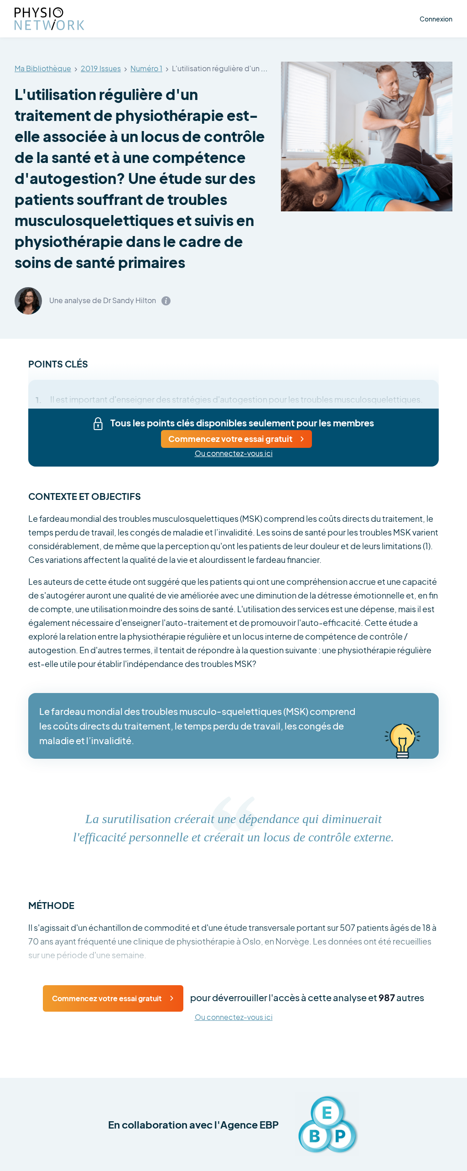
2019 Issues (101, 68)
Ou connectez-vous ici (234, 453)
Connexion (436, 19)
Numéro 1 (146, 68)
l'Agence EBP (246, 1124)
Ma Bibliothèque (43, 68)
